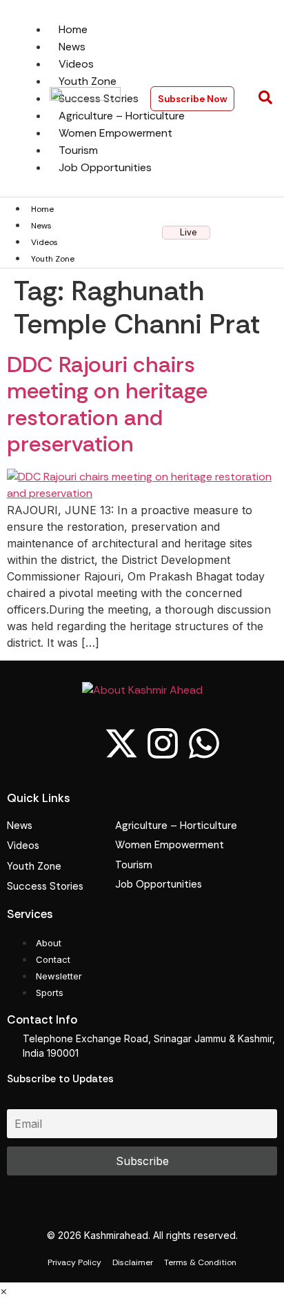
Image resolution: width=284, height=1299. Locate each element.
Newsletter (59, 975)
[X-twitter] (121, 743)
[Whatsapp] (204, 743)
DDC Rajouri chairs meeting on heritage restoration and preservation (107, 404)
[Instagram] (162, 743)
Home (42, 209)
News (41, 225)
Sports (49, 992)
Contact (53, 959)
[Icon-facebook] (80, 743)
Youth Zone (52, 258)
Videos (44, 242)
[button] (265, 98)
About (48, 942)
